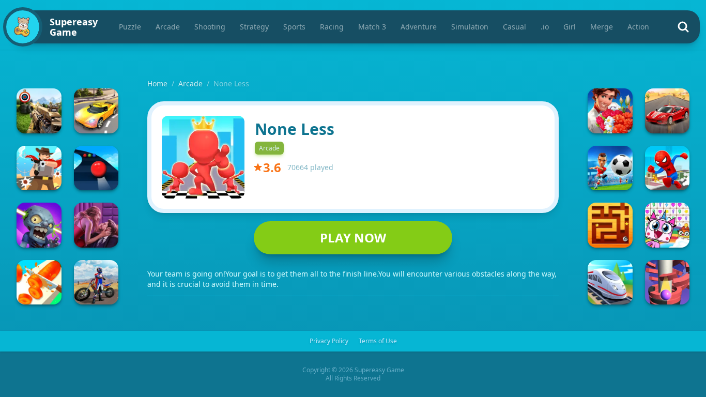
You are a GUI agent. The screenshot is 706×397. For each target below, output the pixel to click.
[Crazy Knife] (39, 282)
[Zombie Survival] (39, 225)
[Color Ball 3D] (96, 168)
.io (545, 27)
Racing (332, 27)
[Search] (683, 27)
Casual (514, 27)
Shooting (209, 27)
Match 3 (372, 27)
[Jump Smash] (667, 282)
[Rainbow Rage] (667, 225)
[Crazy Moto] (96, 282)
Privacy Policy (329, 341)
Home (157, 83)
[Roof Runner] (667, 168)
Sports (294, 27)
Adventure (419, 27)
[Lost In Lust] (96, 225)
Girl (569, 27)
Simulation (469, 27)
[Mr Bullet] (39, 168)
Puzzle (130, 27)
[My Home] (610, 110)
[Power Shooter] (610, 168)
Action (638, 27)
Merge (601, 27)
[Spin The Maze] (610, 225)
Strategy (254, 27)
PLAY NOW (353, 237)
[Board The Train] (610, 282)
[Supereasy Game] (22, 26)
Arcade (168, 27)
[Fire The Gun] (39, 110)
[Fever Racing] (667, 110)
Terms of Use (378, 341)
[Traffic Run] (96, 110)
